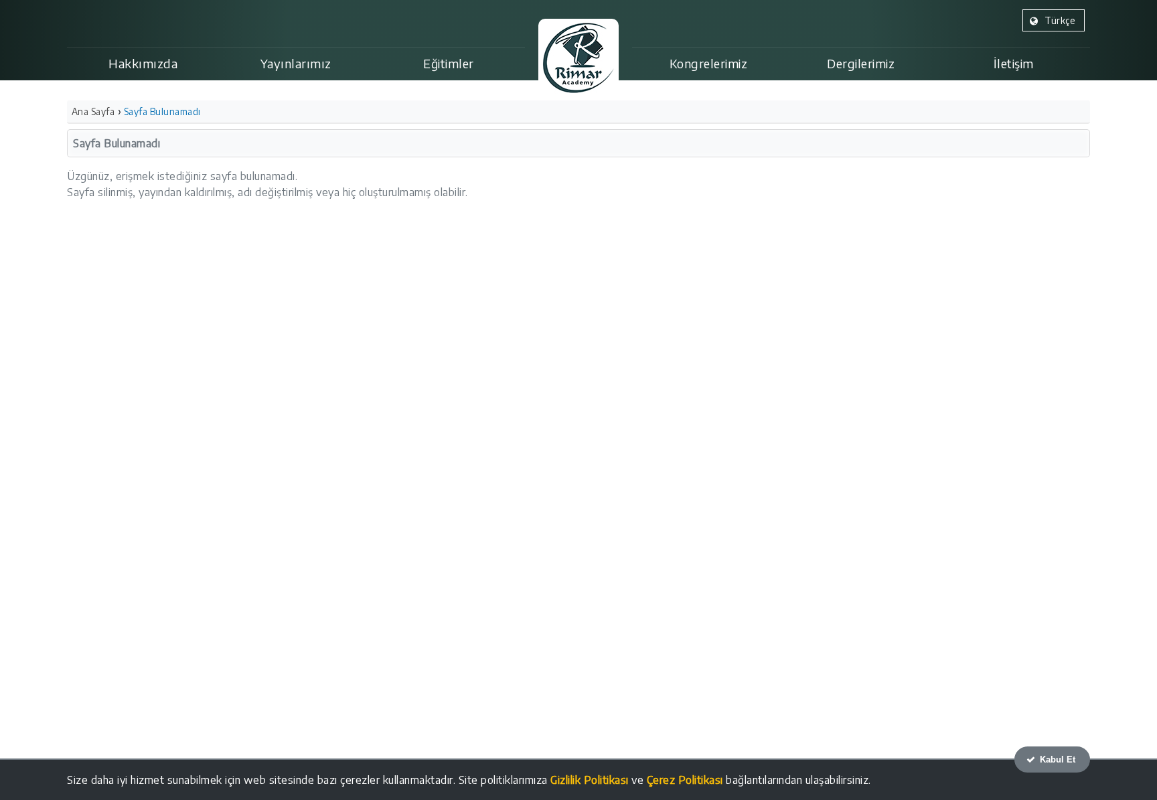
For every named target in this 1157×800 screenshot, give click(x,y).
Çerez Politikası (685, 780)
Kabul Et (1056, 759)
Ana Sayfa (93, 111)
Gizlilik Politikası (589, 780)
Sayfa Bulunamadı (162, 111)
